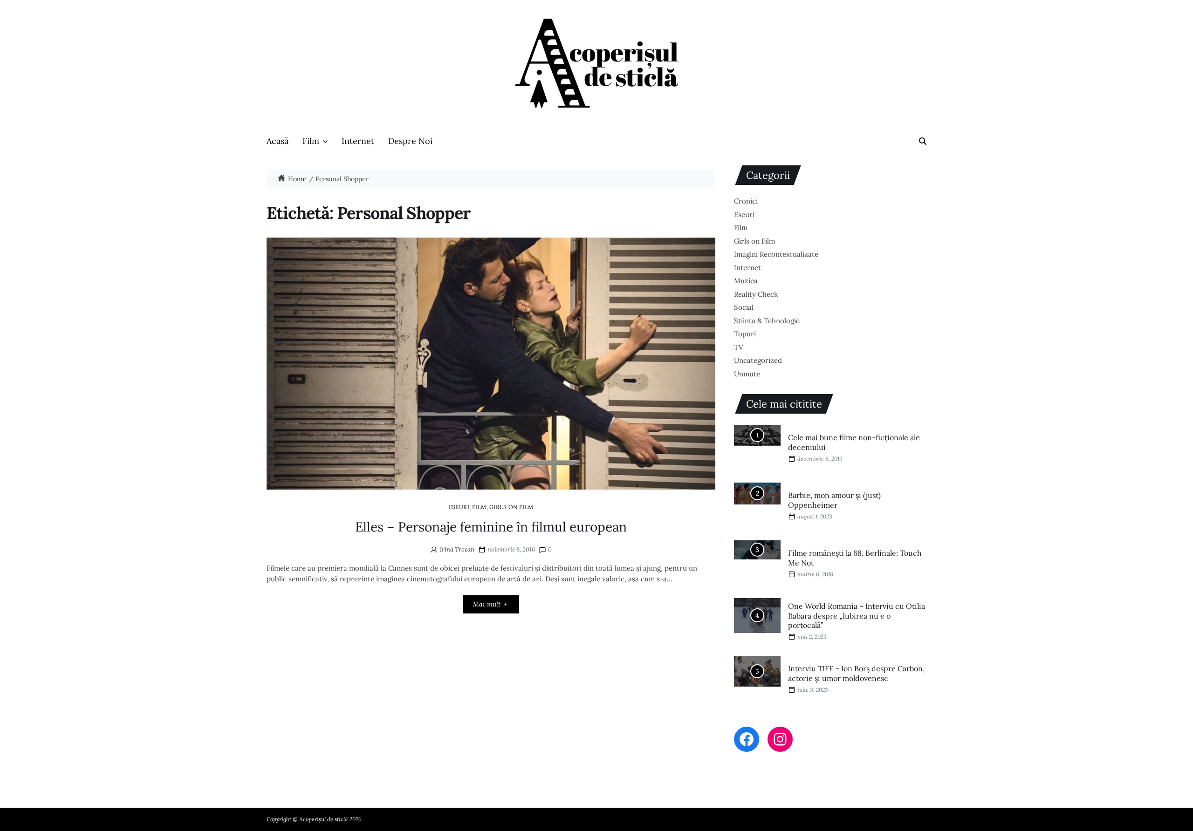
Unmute (747, 373)
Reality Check (756, 294)
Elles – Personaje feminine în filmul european (491, 526)
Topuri (745, 333)
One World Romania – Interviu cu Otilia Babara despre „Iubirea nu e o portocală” (856, 615)
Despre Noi (410, 141)
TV (738, 347)
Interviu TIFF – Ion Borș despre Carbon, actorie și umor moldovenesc (856, 673)
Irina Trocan (457, 549)
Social (744, 307)
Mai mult (487, 604)
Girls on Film (511, 507)
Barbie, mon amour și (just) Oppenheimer (834, 500)
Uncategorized (758, 360)
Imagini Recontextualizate (776, 254)
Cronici (746, 201)
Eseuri (459, 507)
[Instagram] (780, 739)
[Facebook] (746, 739)
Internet (358, 141)
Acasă (277, 141)
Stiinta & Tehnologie (767, 320)
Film (310, 141)
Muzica (746, 280)
